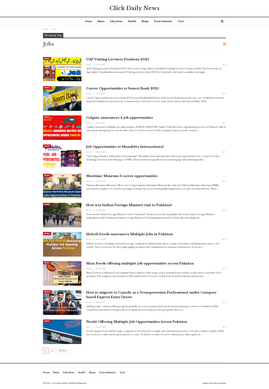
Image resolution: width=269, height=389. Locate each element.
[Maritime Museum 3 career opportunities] (62, 186)
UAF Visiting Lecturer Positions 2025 (117, 59)
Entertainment (163, 21)
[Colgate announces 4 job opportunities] (62, 127)
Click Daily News (134, 8)
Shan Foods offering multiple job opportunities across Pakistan (140, 263)
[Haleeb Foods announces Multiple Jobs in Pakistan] (62, 244)
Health (132, 21)
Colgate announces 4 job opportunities (119, 118)
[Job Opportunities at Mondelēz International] (62, 156)
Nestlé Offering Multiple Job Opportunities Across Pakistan (136, 322)
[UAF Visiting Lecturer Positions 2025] (62, 69)
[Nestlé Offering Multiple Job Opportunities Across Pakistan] (62, 332)
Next (62, 350)
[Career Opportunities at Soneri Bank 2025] (62, 98)
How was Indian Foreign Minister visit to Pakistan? (129, 205)
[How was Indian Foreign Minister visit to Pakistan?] (62, 215)
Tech (181, 21)
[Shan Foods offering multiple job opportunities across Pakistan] (62, 273)
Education (116, 21)
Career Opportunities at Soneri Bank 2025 (122, 88)
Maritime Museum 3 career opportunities (122, 176)
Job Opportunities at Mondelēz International (125, 147)
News (101, 21)
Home (88, 21)
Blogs (145, 21)
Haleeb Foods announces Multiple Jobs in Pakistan (129, 234)
